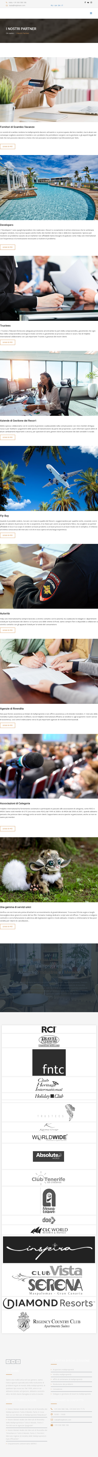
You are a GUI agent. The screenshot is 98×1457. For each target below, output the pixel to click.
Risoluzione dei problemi (62, 1384)
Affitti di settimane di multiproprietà (67, 1379)
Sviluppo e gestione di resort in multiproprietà (71, 1394)
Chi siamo (10, 33)
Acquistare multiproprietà (63, 1369)
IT (62, 5)
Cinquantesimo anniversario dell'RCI (22, 1443)
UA (55, 5)
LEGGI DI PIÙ (8, 146)
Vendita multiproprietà (61, 1374)
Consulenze (57, 1389)
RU (52, 5)
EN (59, 5)
